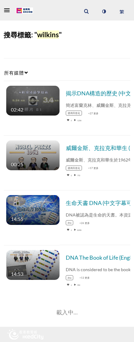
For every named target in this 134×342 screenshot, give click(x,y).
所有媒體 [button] (14, 72)
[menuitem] (86, 11)
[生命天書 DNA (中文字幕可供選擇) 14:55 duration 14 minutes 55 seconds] (33, 209)
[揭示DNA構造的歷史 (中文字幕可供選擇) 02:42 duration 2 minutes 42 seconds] (33, 100)
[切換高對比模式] (104, 11)
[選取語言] (121, 11)
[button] (9, 10)
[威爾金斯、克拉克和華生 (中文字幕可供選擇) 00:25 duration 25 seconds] (33, 154)
